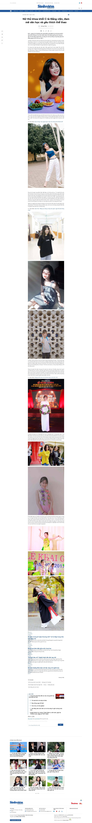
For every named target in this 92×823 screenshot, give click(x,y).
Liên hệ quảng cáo (29, 808)
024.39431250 (13, 812)
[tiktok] (60, 811)
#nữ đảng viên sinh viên (33, 687)
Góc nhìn (31, 10)
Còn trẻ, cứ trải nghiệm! (38, 705)
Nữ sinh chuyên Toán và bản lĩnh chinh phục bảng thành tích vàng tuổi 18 (37, 789)
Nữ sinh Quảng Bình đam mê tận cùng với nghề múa (43, 668)
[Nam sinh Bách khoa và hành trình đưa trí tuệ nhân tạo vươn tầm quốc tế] (55, 781)
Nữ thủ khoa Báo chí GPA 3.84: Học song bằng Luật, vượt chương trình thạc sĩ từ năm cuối (18, 772)
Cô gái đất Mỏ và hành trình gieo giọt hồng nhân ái (55, 771)
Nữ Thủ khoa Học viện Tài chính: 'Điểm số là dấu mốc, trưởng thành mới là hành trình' (18, 789)
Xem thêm (81, 11)
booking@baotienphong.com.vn (31, 811)
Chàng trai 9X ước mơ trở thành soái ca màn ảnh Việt (46, 377)
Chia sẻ (2, 34)
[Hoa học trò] (80, 804)
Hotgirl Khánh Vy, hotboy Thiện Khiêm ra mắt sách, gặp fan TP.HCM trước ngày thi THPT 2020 (45, 713)
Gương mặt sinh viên (46, 10)
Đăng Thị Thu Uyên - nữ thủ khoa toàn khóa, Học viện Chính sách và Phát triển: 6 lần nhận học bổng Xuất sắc (55, 755)
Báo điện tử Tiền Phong (46, 7)
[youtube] (81, 3)
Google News (68, 15)
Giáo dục (26, 10)
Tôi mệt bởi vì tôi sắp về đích (39, 700)
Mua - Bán (71, 10)
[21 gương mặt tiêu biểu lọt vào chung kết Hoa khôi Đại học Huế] (60, 696)
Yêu (36, 10)
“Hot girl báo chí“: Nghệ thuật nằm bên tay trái (42, 657)
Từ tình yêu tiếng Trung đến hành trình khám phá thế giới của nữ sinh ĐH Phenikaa (18, 755)
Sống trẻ (21, 10)
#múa (45, 684)
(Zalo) (33, 809)
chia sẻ (41, 31)
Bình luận (2, 40)
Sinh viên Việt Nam (16, 803)
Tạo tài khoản (37, 718)
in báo (48, 31)
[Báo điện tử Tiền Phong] (74, 804)
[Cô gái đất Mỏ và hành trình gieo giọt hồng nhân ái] (55, 764)
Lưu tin (2, 37)
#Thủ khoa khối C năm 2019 (34, 682)
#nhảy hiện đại (51, 684)
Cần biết (76, 10)
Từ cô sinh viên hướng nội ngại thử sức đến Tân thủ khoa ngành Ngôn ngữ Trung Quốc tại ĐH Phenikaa (37, 772)
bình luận (51, 31)
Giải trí (40, 10)
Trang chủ (11, 11)
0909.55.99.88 (28, 809)
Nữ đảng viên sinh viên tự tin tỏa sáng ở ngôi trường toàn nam (46, 709)
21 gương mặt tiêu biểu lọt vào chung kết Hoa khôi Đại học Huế (41, 696)
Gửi (60, 724)
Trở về (2, 43)
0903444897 (42, 809)
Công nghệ (54, 10)
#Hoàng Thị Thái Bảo (46, 682)
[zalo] (62, 811)
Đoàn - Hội (16, 10)
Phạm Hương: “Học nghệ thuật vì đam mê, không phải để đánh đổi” (48, 121)
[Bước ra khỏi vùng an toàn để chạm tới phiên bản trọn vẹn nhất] (37, 747)
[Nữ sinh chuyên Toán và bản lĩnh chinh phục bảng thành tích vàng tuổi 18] (37, 781)
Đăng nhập (30, 718)
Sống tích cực (64, 10)
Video (59, 10)
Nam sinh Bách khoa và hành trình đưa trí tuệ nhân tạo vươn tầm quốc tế (55, 789)
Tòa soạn (12, 808)
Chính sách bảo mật (73, 808)
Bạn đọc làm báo (16, 820)
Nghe (2, 31)
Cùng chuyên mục (16, 740)
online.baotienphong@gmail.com (45, 811)
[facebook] (79, 3)
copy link (46, 31)
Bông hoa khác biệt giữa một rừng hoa (39, 648)
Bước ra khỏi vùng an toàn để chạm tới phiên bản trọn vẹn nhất (37, 755)
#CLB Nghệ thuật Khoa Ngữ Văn (35, 684)
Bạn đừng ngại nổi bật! (38, 703)
